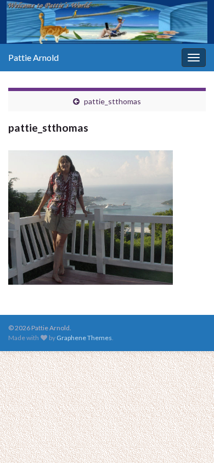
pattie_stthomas (112, 101)
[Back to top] (189, 438)
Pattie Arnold (33, 57)
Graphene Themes (84, 338)
